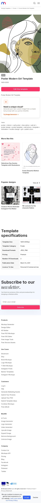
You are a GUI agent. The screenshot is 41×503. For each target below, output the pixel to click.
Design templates (6, 8)
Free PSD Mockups (8, 333)
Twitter (3, 471)
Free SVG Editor (6, 336)
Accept (26, 497)
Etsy (2, 357)
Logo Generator (6, 424)
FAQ (2, 389)
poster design (5, 127)
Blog (2, 459)
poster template (17, 127)
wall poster (16, 125)
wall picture (27, 127)
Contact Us (5, 450)
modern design (15, 129)
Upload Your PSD (7, 398)
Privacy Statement (6, 491)
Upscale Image (6, 430)
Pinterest (4, 468)
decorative (25, 125)
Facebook (4, 462)
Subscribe (20, 307)
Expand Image (6, 433)
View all (35, 183)
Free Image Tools (7, 339)
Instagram (4, 465)
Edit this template (20, 89)
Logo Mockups (6, 363)
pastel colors (29, 129)
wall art (33, 125)
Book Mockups (6, 360)
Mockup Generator (7, 324)
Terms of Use (31, 488)
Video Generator (6, 427)
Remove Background (8, 436)
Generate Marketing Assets (10, 392)
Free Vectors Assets (8, 342)
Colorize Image (6, 439)
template (36, 127)
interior (9, 125)
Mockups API (5, 453)
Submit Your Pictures (8, 395)
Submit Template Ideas (9, 401)
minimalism (4, 129)
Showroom (5, 354)
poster (15, 8)
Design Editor (5, 327)
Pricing (3, 456)
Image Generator (7, 421)
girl (22, 129)
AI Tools (4, 418)
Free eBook (5, 407)
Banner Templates (7, 372)
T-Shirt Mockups (7, 366)
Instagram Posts (6, 369)
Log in (3, 386)
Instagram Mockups (8, 375)
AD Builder (4, 330)
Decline (35, 497)
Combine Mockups (7, 404)
